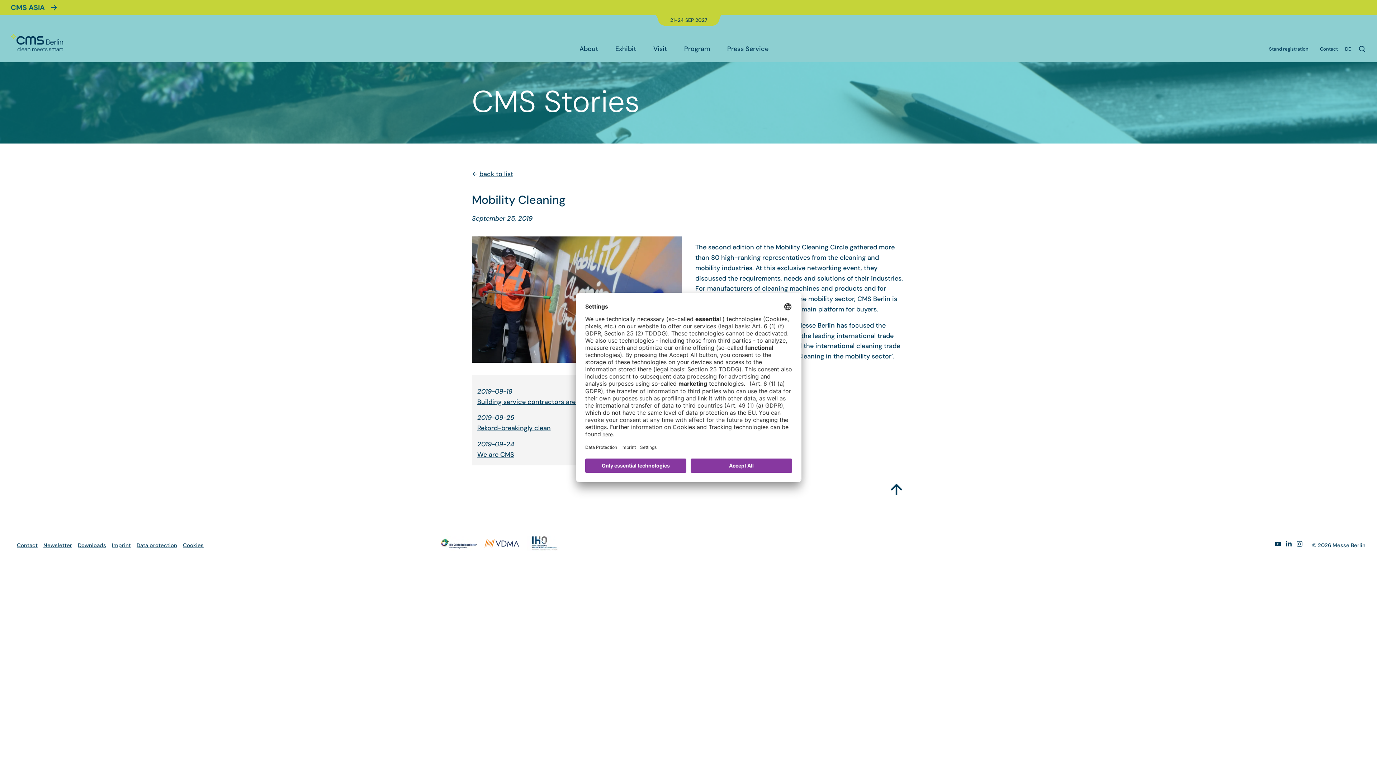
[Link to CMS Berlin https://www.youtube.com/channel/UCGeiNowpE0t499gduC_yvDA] (1278, 545)
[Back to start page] (37, 42)
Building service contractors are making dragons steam (561, 402)
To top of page (896, 486)
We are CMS (495, 454)
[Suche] (1362, 49)
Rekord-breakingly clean (514, 428)
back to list (496, 174)
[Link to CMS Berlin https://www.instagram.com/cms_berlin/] (1299, 545)
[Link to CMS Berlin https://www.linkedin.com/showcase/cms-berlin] (1289, 545)
